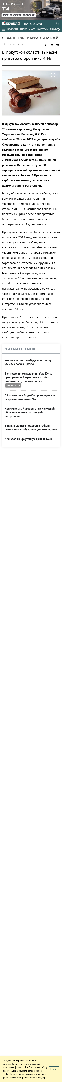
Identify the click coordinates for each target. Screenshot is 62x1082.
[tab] (12, 29)
